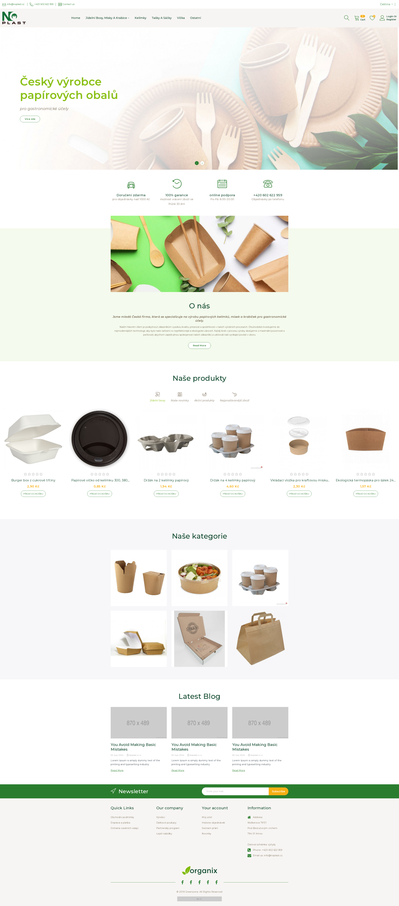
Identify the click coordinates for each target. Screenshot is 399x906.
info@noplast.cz (273, 855)
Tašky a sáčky (162, 18)
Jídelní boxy (158, 400)
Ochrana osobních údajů (124, 828)
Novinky (206, 833)
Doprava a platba (120, 822)
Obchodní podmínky (122, 817)
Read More (199, 345)
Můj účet (207, 817)
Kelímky (140, 18)
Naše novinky (180, 400)
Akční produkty (204, 400)
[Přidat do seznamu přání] (14, 495)
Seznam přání (210, 828)
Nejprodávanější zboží (234, 400)
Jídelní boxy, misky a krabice (106, 18)
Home (75, 18)
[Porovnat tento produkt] (52, 495)
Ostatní (195, 18)
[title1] (199, 898)
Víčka (181, 18)
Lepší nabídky (164, 833)
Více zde (30, 119)
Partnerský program (168, 828)
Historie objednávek (213, 822)
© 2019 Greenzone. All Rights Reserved (199, 891)
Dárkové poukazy (166, 822)
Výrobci (160, 817)
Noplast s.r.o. (135, 755)
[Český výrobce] (199, 98)
